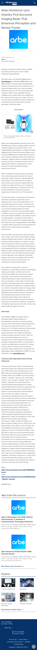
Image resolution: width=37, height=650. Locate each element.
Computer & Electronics (8, 589)
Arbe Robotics (6, 81)
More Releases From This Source (11, 566)
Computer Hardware (26, 604)
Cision (22, 647)
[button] (18, 39)
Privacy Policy (23, 639)
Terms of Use (13, 639)
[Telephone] (34, 3)
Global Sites (8, 628)
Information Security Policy (14, 642)
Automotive (23, 589)
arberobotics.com (19, 353)
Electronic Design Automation (6, 605)
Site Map (27, 642)
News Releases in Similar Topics (11, 610)
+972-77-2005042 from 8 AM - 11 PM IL (18, 633)
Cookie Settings (18, 644)
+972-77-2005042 (6, 622)
